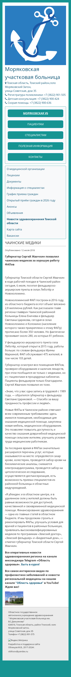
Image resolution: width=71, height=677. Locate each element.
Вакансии (13, 236)
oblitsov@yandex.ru (18, 651)
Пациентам (35, 124)
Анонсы (12, 206)
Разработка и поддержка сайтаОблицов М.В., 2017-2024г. (24, 646)
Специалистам (35, 135)
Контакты (35, 157)
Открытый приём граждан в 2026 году (31, 200)
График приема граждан (22, 194)
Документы (14, 181)
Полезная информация (35, 146)
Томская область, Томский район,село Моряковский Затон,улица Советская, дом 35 (30, 87)
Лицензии (13, 175)
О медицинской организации (26, 169)
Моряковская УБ (35, 113)
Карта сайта (14, 229)
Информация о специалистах (25, 188)
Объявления (15, 213)
